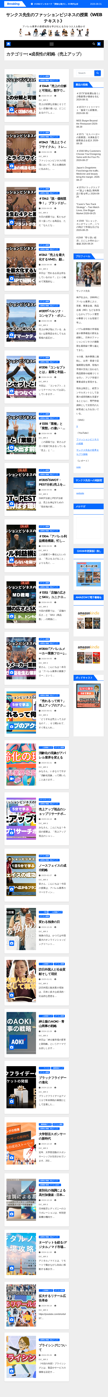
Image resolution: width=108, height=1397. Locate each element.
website (80, 493)
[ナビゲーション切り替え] (51, 44)
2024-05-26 (46, 1355)
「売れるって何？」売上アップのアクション (52, 705)
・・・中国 (43, 912)
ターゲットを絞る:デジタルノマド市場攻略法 (53, 1246)
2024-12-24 (46, 1088)
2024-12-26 (46, 927)
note (78, 467)
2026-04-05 (46, 602)
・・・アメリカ (45, 1068)
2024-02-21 (46, 763)
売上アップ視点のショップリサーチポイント (52, 813)
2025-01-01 (46, 979)
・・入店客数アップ (46, 747)
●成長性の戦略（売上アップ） (49, 80)
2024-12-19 (46, 1144)
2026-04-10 (46, 96)
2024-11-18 (46, 1252)
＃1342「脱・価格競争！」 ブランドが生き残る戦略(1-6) (53, 203)
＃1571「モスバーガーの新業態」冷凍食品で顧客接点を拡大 (88, 137)
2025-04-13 (46, 819)
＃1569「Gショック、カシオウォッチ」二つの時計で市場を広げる (87, 224)
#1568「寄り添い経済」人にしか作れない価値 (87, 240)
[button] (94, 44)
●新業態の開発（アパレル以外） (50, 1185)
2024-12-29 (46, 1031)
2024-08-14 (46, 1306)
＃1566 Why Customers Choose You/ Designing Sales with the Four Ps (88, 154)
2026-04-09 (46, 152)
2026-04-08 (46, 321)
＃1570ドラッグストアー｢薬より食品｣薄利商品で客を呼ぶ (88, 190)
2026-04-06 (46, 490)
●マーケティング (45, 799)
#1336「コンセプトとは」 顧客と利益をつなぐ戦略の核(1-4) (53, 371)
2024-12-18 (46, 1200)
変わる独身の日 (49, 922)
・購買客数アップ (57, 1068)
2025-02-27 (46, 875)
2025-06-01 (46, 711)
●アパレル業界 (44, 76)
